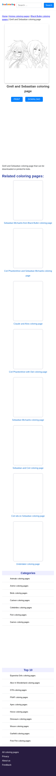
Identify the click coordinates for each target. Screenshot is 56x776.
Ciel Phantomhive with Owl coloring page (28, 372)
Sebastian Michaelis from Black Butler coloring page (28, 223)
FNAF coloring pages (19, 697)
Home (5, 16)
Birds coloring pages (18, 593)
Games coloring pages (19, 622)
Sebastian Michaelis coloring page (28, 420)
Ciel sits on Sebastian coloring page (28, 516)
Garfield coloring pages (20, 733)
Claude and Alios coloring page (28, 324)
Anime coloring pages (19, 586)
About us (6, 761)
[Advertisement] (21, 647)
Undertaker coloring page (28, 564)
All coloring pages (10, 752)
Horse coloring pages (19, 712)
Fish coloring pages (18, 615)
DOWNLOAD (34, 99)
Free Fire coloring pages (20, 741)
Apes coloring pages (18, 704)
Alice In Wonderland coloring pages (25, 683)
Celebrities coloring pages (21, 607)
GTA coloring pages (18, 690)
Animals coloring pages (20, 578)
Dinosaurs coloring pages (21, 719)
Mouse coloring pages (19, 726)
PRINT (17, 99)
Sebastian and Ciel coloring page (28, 468)
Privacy (5, 756)
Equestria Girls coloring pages (23, 675)
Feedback (6, 765)
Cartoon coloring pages (20, 600)
